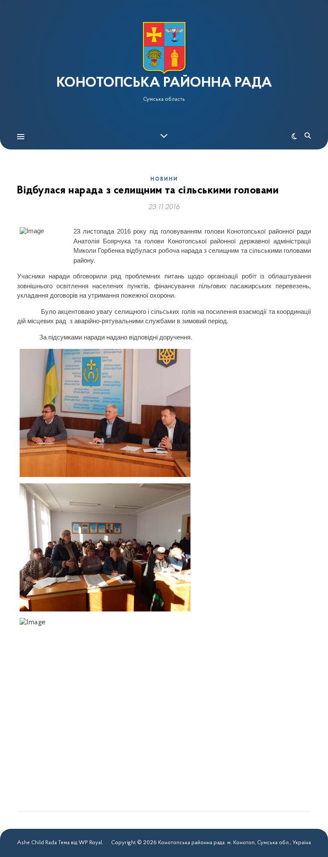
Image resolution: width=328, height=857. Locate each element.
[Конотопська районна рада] (164, 48)
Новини (164, 179)
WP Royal (90, 842)
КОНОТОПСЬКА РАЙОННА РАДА (164, 83)
